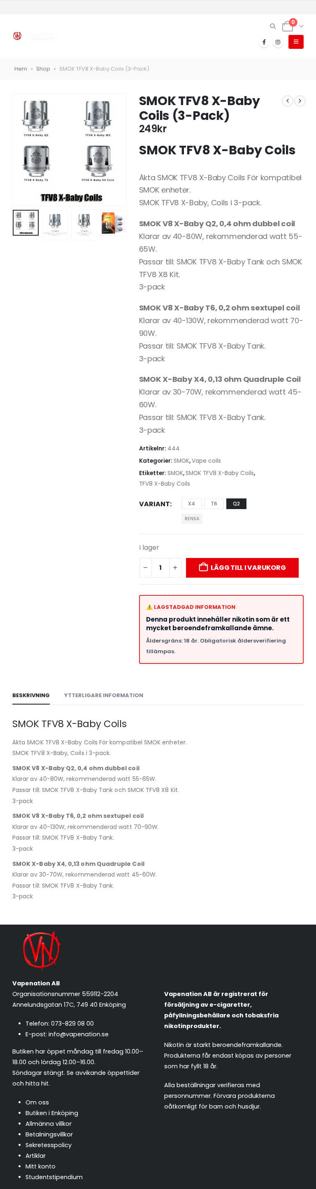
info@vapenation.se (79, 1034)
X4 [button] (191, 503)
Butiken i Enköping (52, 1113)
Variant (154, 504)
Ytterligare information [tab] (103, 695)
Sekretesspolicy (49, 1145)
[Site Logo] (35, 36)
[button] (273, 26)
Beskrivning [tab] (31, 695)
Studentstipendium (54, 1177)
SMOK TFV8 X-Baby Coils (220, 473)
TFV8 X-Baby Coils (164, 484)
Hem (20, 69)
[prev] (287, 101)
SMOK (181, 461)
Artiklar (36, 1156)
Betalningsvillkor (49, 1134)
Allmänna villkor (49, 1124)
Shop (43, 69)
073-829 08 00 (72, 1023)
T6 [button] (214, 503)
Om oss (37, 1102)
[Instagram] (278, 42)
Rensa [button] (192, 518)
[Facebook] (264, 42)
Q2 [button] (236, 503)
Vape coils (206, 461)
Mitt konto (41, 1166)
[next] (300, 101)
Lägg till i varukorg (248, 567)
